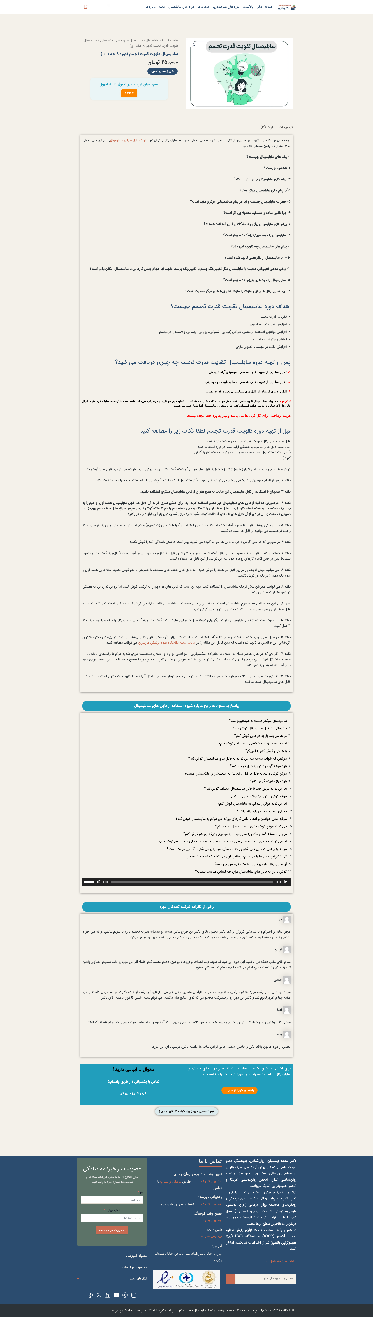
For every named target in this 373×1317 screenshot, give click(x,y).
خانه (175, 40)
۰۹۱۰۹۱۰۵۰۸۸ (211, 1204)
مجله (162, 6)
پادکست (248, 6)
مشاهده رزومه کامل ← (280, 1261)
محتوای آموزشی (136, 1255)
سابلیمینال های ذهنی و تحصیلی (121, 40)
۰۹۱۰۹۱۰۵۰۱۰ (211, 1181)
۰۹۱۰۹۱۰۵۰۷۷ (211, 1221)
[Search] (230, 1279)
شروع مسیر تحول (162, 71)
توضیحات (286, 127)
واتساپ (165, 1181)
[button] (193, 45)
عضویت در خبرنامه (112, 1230)
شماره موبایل (113, 1210)
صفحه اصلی (264, 6)
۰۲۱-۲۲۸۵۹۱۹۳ (210, 1237)
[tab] (286, 127)
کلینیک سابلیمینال (157, 40)
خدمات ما (203, 6)
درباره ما (151, 6)
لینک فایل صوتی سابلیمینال (128, 140)
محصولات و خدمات (134, 1267)
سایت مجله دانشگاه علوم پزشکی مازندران (167, 642)
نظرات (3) (268, 127)
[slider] (89, 881)
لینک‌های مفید (138, 1278)
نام (141, 1192)
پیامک (177, 1181)
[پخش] (286, 882)
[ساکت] (98, 882)
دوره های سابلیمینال (181, 6)
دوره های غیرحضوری (226, 6)
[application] (186, 882)
